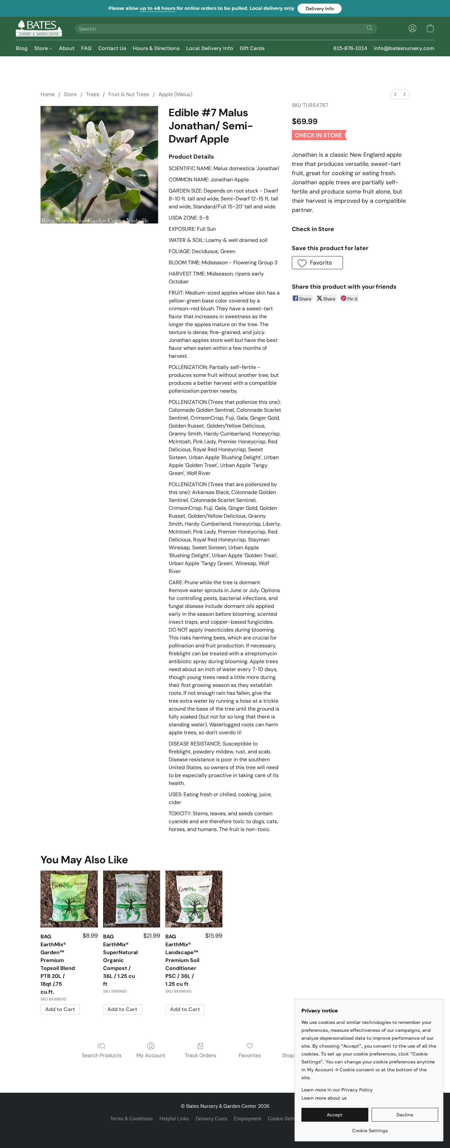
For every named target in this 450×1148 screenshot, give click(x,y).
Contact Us (112, 48)
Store (41, 48)
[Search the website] (370, 28)
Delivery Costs (211, 1119)
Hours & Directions (156, 48)
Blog (22, 48)
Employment (247, 1119)
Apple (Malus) (175, 94)
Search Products (102, 1055)
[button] (319, 8)
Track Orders (200, 1055)
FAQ (86, 48)
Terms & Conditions (131, 1119)
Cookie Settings (285, 1119)
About (66, 48)
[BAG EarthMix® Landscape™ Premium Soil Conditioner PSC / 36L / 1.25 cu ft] (193, 899)
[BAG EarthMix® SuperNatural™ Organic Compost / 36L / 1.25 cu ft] (131, 899)
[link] (369, 1128)
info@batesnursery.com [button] (404, 48)
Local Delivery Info (209, 48)
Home (48, 94)
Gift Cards (252, 48)
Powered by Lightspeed (225, 1130)
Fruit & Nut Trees (128, 94)
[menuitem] (395, 94)
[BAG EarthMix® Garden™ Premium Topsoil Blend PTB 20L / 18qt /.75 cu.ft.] (69, 899)
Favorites (250, 1055)
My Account (150, 1055)
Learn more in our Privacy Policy (337, 1089)
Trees (92, 94)
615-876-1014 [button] (350, 48)
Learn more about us (324, 1098)
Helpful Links (174, 1119)
